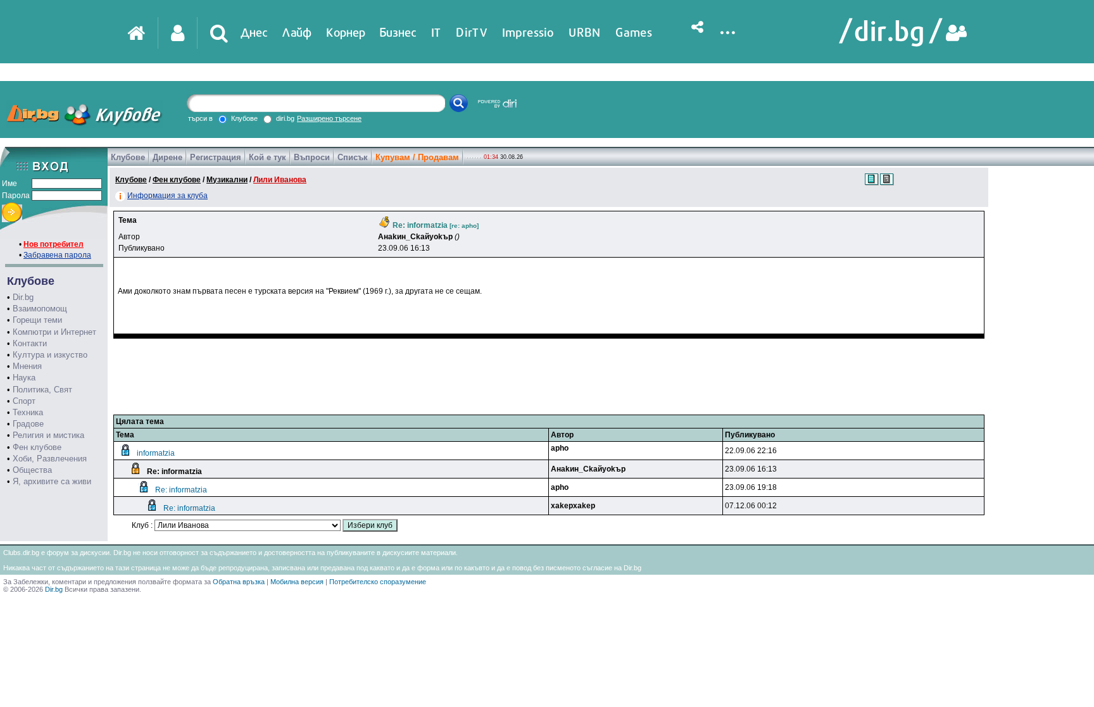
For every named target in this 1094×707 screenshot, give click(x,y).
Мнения (27, 366)
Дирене (167, 157)
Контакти (30, 343)
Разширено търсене (329, 118)
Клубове (128, 157)
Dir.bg (23, 297)
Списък (352, 157)
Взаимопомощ (40, 308)
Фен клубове (37, 447)
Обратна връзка (239, 581)
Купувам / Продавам (417, 157)
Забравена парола (57, 255)
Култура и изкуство (50, 355)
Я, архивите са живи (52, 481)
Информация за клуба (167, 195)
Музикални (227, 179)
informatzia (156, 453)
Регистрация (215, 157)
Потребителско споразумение (377, 581)
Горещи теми (37, 320)
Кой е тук (267, 157)
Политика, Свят (42, 389)
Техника (28, 412)
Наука (24, 377)
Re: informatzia (181, 489)
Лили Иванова (279, 179)
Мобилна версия (297, 581)
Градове (28, 424)
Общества (32, 470)
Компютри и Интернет (54, 332)
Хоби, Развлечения (50, 458)
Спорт (24, 401)
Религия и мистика (48, 435)
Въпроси (312, 157)
